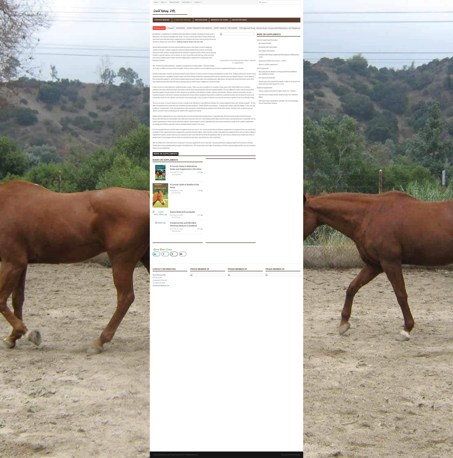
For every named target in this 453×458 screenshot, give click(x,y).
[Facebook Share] (165, 254)
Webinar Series (174, 2)
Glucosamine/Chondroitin (267, 78)
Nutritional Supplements (264, 88)
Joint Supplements (263, 68)
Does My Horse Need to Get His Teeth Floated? (199, 28)
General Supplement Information (267, 40)
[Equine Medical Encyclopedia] (160, 212)
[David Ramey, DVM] (170, 11)
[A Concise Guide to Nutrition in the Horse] (160, 184)
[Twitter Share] (174, 254)
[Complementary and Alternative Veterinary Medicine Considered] (160, 223)
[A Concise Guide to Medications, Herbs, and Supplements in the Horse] (160, 166)
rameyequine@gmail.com (161, 285)
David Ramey (176, 174)
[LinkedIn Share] (156, 254)
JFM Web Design (294, 455)
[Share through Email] (182, 254)
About (163, 2)
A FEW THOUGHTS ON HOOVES (242, 28)
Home (156, 2)
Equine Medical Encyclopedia (182, 212)
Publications (186, 2)
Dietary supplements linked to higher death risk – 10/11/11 (277, 91)
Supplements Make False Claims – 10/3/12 (272, 61)
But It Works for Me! (265, 43)
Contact (197, 2)
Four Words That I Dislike (267, 51)
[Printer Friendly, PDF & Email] (163, 249)
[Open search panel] (298, 20)
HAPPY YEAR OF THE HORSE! (268, 28)
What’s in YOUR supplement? (268, 64)
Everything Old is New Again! (268, 47)
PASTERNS (223, 28)
